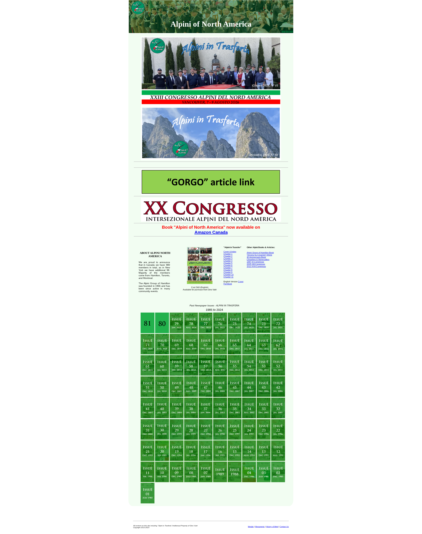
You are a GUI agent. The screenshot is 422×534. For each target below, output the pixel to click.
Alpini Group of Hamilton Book (260, 253)
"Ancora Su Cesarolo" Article (259, 255)
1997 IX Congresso (255, 262)
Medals (251, 527)
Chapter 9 (228, 272)
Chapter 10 (229, 275)
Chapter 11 (228, 277)
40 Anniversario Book (256, 257)
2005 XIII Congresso (256, 264)
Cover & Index (230, 252)
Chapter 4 (228, 261)
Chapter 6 (228, 265)
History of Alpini (272, 527)
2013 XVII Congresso (256, 266)
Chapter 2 (228, 256)
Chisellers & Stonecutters (258, 259)
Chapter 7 (228, 268)
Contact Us (284, 527)
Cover (240, 281)
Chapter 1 (228, 254)
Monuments (260, 527)
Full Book (228, 284)
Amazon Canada (211, 232)
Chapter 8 (228, 270)
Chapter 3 (228, 258)
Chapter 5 (228, 263)
